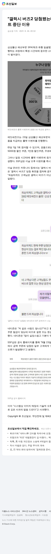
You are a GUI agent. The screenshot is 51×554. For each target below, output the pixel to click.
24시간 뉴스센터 (29, 511)
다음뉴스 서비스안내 (11, 511)
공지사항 (43, 511)
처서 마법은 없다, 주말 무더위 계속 (27, 445)
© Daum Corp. (8, 524)
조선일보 (11, 3)
